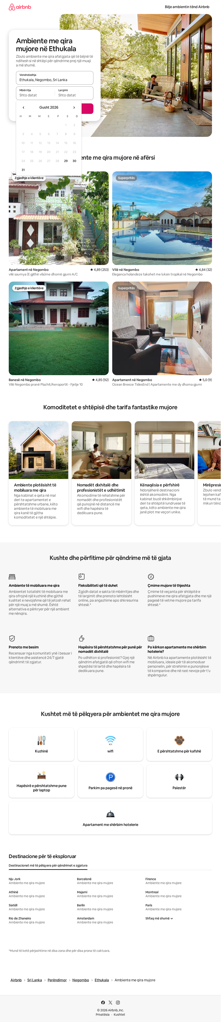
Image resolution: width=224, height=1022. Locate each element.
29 (66, 161)
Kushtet (119, 1015)
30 (74, 161)
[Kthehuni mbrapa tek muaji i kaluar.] (23, 107)
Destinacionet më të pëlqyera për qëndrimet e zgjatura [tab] (48, 865)
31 (23, 170)
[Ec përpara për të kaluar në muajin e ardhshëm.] (74, 107)
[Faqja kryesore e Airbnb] (20, 7)
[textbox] (35, 95)
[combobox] (54, 79)
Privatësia (103, 1015)
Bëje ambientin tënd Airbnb (187, 7)
